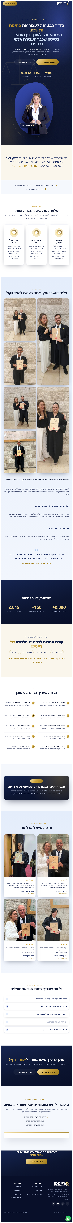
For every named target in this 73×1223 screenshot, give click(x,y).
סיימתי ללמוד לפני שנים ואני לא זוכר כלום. (37, 1014)
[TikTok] (53, 1204)
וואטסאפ (39, 1190)
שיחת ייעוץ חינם (10, 3)
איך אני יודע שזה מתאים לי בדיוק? (37, 1029)
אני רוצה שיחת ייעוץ (48, 1072)
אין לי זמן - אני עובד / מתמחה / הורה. (37, 1006)
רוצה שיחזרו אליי (49, 62)
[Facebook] (67, 1204)
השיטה (18, 1187)
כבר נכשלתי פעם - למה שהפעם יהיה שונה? (37, 999)
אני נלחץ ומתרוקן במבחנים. (37, 1022)
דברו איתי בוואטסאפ (25, 1072)
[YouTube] (58, 1204)
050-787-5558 (37, 1187)
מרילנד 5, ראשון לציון (34, 1194)
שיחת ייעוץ (17, 1190)
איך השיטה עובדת (25, 62)
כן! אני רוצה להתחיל (36, 1162)
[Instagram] (63, 1204)
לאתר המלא (17, 1194)
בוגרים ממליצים (16, 1198)
